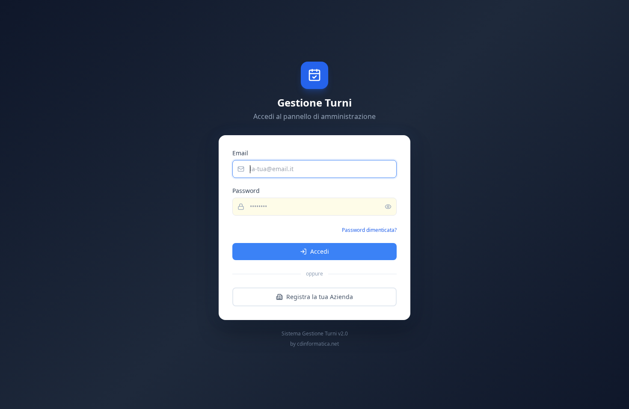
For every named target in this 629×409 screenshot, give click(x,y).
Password (246, 191)
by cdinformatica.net (314, 343)
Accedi (319, 251)
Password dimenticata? (369, 230)
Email (240, 153)
